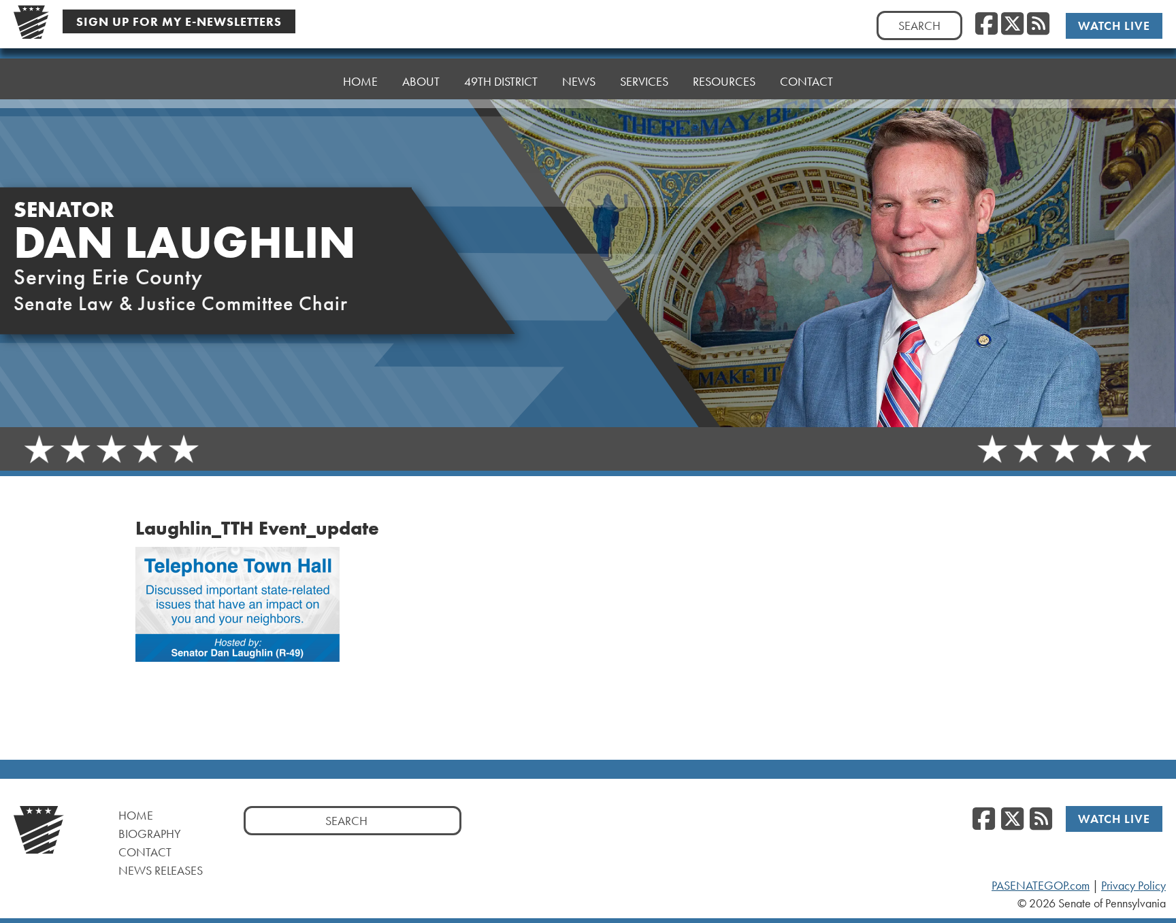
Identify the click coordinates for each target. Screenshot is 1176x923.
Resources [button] (724, 81)
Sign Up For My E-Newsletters (179, 21)
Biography (149, 833)
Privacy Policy (1133, 885)
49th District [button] (501, 81)
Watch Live (1114, 25)
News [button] (578, 81)
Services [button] (644, 81)
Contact (806, 81)
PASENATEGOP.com (1041, 885)
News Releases (160, 870)
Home (360, 81)
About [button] (421, 81)
